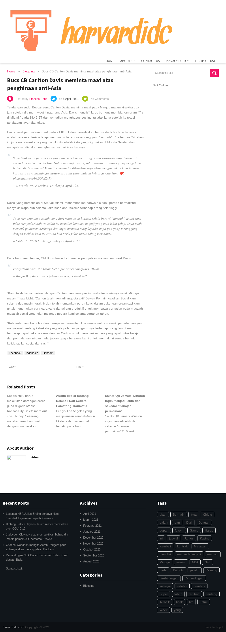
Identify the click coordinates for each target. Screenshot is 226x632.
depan (164, 530)
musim (181, 562)
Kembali (165, 546)
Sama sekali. (37, 562)
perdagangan (169, 578)
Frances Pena (38, 98)
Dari (189, 522)
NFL (208, 562)
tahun (178, 594)
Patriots (178, 570)
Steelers (199, 586)
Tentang (211, 594)
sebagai (165, 586)
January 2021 (91, 531)
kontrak (182, 546)
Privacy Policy (177, 61)
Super (164, 594)
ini (161, 538)
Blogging (88, 585)
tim (191, 602)
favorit (179, 530)
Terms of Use (205, 61)
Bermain (179, 514)
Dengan (203, 522)
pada (163, 570)
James (189, 538)
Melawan (200, 546)
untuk (203, 602)
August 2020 (91, 561)
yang (177, 610)
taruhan (194, 594)
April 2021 (89, 513)
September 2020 (93, 555)
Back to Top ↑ (214, 627)
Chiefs (207, 514)
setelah (182, 586)
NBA (195, 562)
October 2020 (91, 549)
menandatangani (189, 554)
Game (194, 530)
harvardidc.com (13, 627)
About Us (127, 61)
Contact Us (150, 61)
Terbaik (165, 602)
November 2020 (93, 543)
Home (110, 61)
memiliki (165, 554)
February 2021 (92, 525)
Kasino (204, 538)
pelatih (194, 570)
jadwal (173, 538)
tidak (179, 602)
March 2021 (90, 519)
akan (163, 514)
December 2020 (93, 537)
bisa (194, 514)
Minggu (165, 562)
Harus (209, 530)
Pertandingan (194, 578)
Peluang (211, 570)
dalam (164, 522)
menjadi (212, 554)
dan (177, 522)
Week (164, 610)
